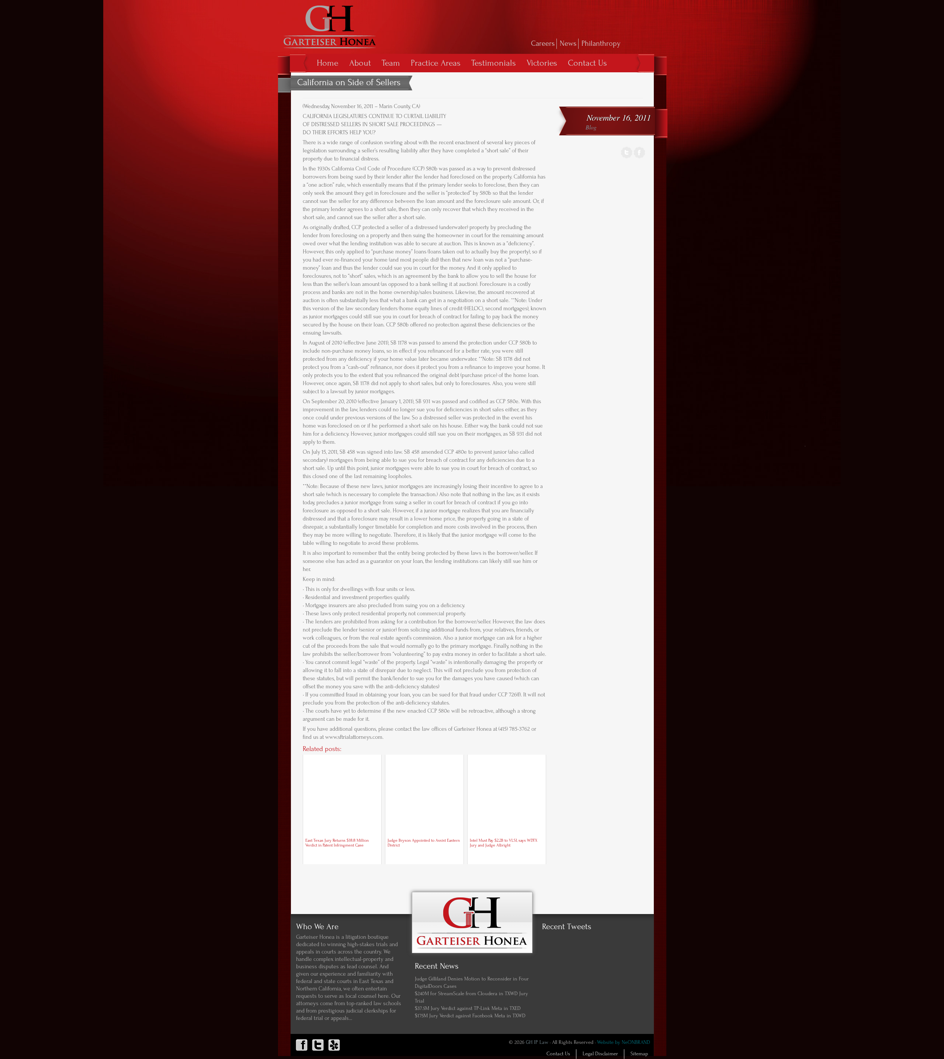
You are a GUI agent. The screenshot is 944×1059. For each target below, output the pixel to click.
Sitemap (639, 1054)
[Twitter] (626, 157)
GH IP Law (537, 1042)
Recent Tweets (566, 926)
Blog (591, 127)
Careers (543, 43)
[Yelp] (334, 1051)
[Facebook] (639, 157)
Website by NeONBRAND (623, 1042)
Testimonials (493, 63)
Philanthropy (601, 43)
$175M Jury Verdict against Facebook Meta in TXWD (470, 1016)
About (360, 63)
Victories (542, 63)
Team (391, 63)
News (568, 43)
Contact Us (587, 63)
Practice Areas (436, 63)
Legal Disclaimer (600, 1054)
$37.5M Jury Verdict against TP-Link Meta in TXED (468, 1008)
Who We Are (317, 926)
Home (328, 63)
